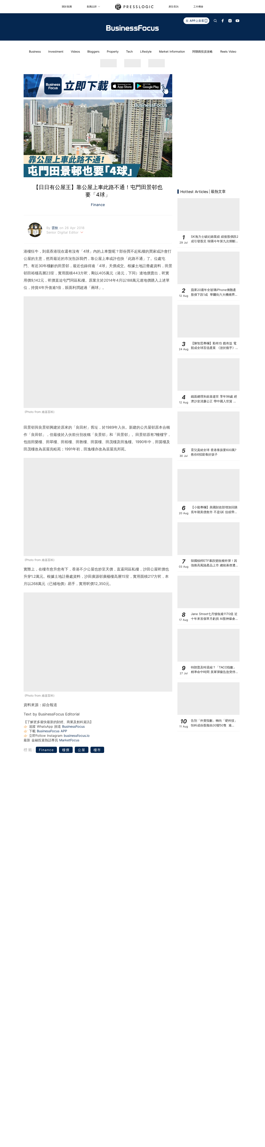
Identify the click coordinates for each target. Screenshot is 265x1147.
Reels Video (228, 51)
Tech (129, 51)
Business (35, 51)
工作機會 (198, 6)
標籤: (29, 750)
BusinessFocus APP (52, 731)
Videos (75, 51)
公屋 (81, 750)
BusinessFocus (73, 726)
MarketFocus (69, 740)
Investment (55, 51)
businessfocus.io (77, 735)
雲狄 (55, 228)
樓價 (66, 750)
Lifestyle (146, 51)
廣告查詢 (173, 6)
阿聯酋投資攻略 (202, 51)
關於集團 (67, 6)
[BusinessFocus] (132, 28)
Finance (98, 205)
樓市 (97, 750)
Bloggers (93, 51)
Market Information (172, 51)
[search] (215, 21)
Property (113, 51)
